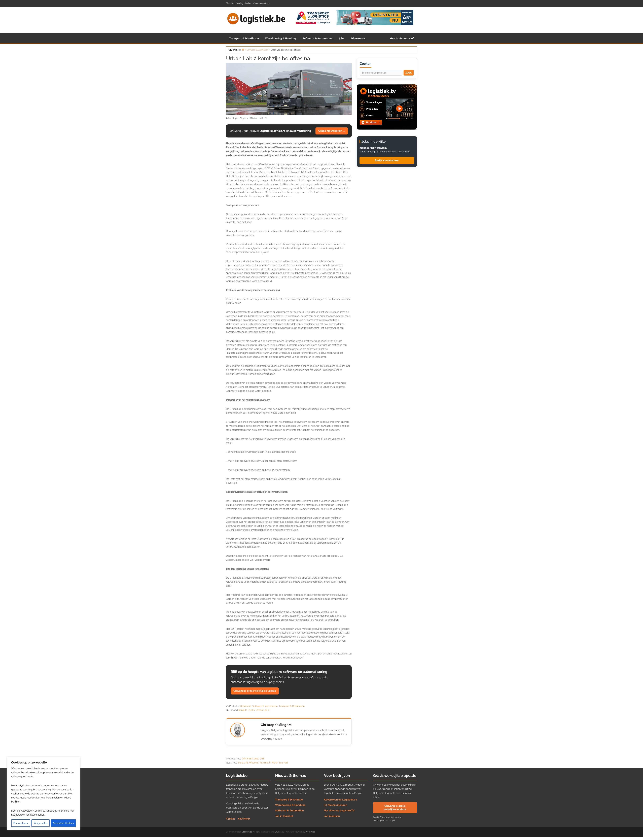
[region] (43, 793)
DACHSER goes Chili (253, 758)
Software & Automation (318, 38)
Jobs (341, 38)
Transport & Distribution (292, 706)
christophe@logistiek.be (240, 3)
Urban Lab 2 (262, 710)
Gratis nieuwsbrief (402, 38)
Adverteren (357, 38)
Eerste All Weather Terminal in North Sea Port (263, 762)
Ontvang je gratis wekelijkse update (254, 690)
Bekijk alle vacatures (387, 160)
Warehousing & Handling (280, 38)
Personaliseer (20, 823)
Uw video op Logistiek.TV (339, 810)
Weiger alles (40, 823)
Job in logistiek (284, 816)
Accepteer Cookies (63, 823)
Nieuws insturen (337, 805)
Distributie (245, 706)
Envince (278, 832)
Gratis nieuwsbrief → (331, 130)
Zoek (408, 72)
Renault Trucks (246, 710)
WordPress (310, 832)
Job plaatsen (332, 816)
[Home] (243, 49)
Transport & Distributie (244, 38)
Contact (230, 818)
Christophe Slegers (276, 725)
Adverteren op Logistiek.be (340, 799)
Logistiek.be (247, 832)
